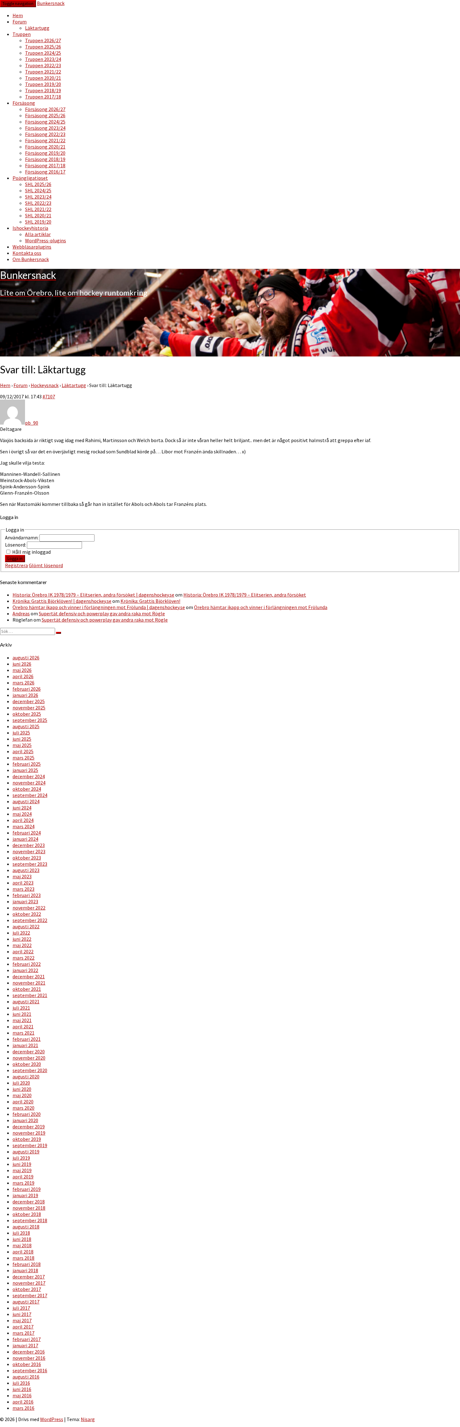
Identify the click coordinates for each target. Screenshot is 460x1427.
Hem (18, 15)
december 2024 (29, 776)
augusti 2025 (26, 726)
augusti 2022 (26, 926)
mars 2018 (23, 1258)
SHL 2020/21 (38, 215)
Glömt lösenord (46, 565)
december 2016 (29, 1352)
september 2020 (30, 1070)
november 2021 (29, 983)
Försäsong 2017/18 (45, 165)
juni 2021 (22, 1014)
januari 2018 (25, 1270)
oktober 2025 (27, 714)
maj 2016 (22, 1395)
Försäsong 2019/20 (45, 153)
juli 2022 (21, 933)
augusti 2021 (26, 1001)
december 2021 (29, 976)
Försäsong (24, 103)
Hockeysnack (45, 385)
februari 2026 (27, 689)
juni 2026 (22, 664)
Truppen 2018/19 (43, 90)
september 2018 (30, 1220)
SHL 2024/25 (38, 190)
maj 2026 (22, 670)
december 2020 (29, 1051)
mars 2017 (23, 1333)
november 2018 (29, 1208)
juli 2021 (21, 1008)
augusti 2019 (26, 1151)
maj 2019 (22, 1170)
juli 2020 (21, 1083)
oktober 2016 (27, 1364)
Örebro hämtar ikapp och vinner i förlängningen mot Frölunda (260, 607)
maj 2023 (22, 876)
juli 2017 (21, 1308)
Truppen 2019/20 (43, 84)
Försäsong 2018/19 (45, 159)
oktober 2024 (27, 789)
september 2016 (30, 1370)
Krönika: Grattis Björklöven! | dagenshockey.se (62, 601)
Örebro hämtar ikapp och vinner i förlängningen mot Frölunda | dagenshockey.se (99, 607)
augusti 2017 (26, 1301)
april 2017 (23, 1327)
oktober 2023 (27, 858)
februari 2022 (27, 964)
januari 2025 (25, 770)
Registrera (16, 565)
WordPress (51, 1419)
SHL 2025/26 (38, 184)
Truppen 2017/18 (43, 96)
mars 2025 (23, 757)
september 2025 (30, 720)
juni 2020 (22, 1089)
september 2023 (30, 864)
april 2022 (23, 951)
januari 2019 (25, 1195)
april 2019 (23, 1176)
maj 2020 (22, 1095)
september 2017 (30, 1295)
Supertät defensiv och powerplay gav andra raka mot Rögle (102, 613)
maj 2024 (22, 814)
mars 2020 (23, 1108)
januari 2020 (25, 1120)
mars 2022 (23, 958)
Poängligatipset (30, 178)
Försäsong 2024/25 (45, 121)
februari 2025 (27, 764)
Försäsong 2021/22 (45, 140)
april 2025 (23, 751)
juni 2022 (22, 939)
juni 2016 (22, 1389)
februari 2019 (27, 1189)
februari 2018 (27, 1264)
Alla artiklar (38, 234)
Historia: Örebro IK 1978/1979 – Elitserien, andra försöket (244, 595)
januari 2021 (25, 1045)
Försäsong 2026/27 (45, 109)
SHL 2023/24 (38, 197)
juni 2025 (22, 739)
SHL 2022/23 (38, 203)
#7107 (49, 396)
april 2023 (23, 883)
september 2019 (30, 1145)
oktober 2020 (27, 1064)
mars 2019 (23, 1183)
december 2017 (29, 1276)
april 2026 (23, 676)
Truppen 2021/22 (43, 71)
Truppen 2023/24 (43, 59)
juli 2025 (21, 732)
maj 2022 (22, 945)
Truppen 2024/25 (43, 53)
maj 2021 (22, 1020)
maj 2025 (22, 745)
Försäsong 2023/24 (45, 128)
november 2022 (29, 908)
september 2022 (30, 920)
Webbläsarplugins (32, 247)
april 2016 (23, 1402)
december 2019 (29, 1126)
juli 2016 (21, 1383)
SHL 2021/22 (38, 209)
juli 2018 (21, 1233)
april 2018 (23, 1251)
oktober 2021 (27, 989)
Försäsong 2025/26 (45, 115)
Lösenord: (16, 545)
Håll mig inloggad (31, 552)
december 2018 (29, 1201)
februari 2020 (27, 1114)
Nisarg (88, 1419)
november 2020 (29, 1058)
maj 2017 (22, 1320)
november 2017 (29, 1283)
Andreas (21, 613)
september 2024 (30, 795)
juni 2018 (22, 1239)
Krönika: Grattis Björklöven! (150, 601)
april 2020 (23, 1101)
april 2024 (23, 820)
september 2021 (30, 995)
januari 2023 (25, 901)
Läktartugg (37, 28)
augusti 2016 (26, 1377)
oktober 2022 (27, 914)
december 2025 (29, 701)
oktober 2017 (27, 1289)
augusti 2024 (26, 801)
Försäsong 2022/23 (45, 134)
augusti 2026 (26, 657)
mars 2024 (23, 826)
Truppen (22, 34)
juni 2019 (22, 1164)
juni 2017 (22, 1314)
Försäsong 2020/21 (45, 147)
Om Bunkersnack (31, 259)
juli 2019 (21, 1158)
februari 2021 (27, 1039)
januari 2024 (25, 839)
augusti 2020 (26, 1076)
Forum (20, 21)
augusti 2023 (26, 870)
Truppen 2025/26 (43, 46)
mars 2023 (23, 889)
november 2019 (29, 1133)
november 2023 (29, 851)
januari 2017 (25, 1345)
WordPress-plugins (45, 240)
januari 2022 (25, 970)
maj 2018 (22, 1245)
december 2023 (29, 845)
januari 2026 (25, 695)
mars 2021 (23, 1033)
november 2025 (29, 707)
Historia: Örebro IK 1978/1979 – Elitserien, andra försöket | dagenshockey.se (93, 595)
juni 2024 (22, 807)
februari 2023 (27, 895)
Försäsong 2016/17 (45, 172)
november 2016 (29, 1358)
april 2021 (23, 1026)
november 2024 (29, 782)
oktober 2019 (27, 1139)
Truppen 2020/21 (43, 78)
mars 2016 (23, 1408)
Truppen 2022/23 (43, 65)
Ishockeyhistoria (30, 228)
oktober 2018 (27, 1214)
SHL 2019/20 (38, 222)
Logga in (15, 558)
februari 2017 (27, 1339)
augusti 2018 (26, 1226)
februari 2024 (27, 832)
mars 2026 (23, 682)
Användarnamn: (22, 537)
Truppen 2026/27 (43, 40)
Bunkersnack (50, 3)
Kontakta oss (27, 253)
